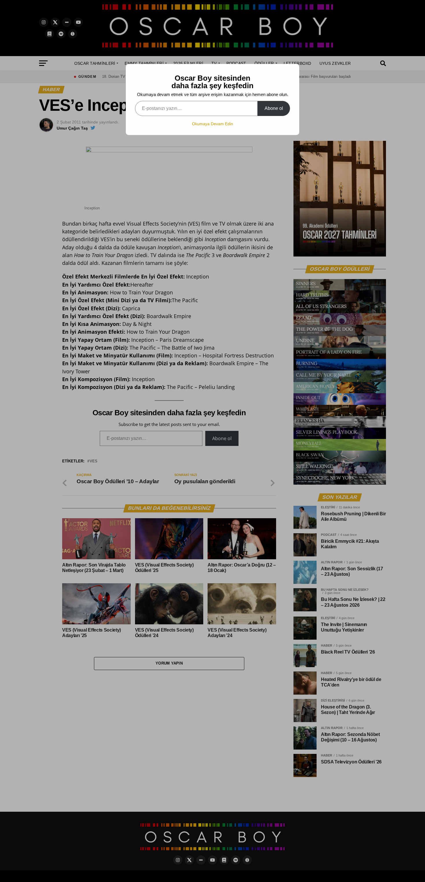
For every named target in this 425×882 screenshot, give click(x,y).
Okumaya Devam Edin (212, 123)
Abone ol (274, 108)
